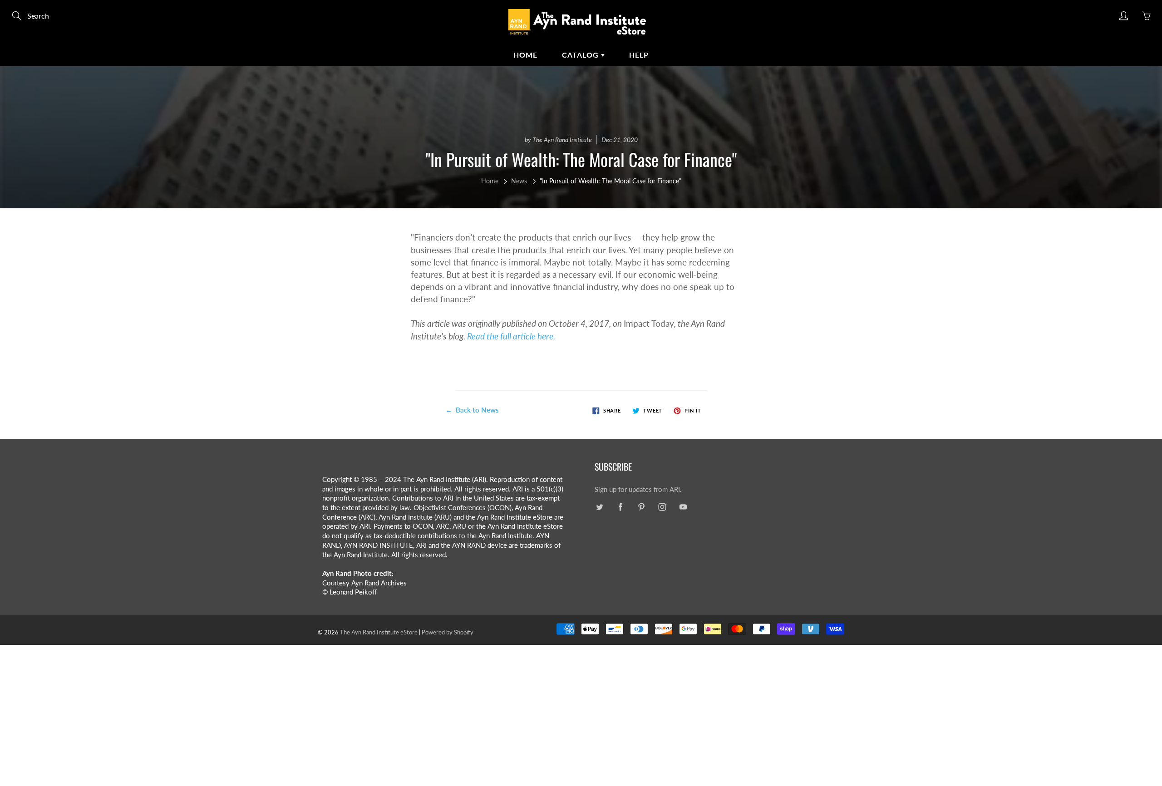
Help (639, 54)
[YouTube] (683, 507)
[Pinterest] (641, 507)
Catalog (581, 54)
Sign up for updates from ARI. (638, 489)
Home (525, 54)
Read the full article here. (511, 336)
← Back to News (472, 410)
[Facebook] (620, 507)
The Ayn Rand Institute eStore (379, 632)
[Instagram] (662, 507)
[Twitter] (599, 507)
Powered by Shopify (447, 632)
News (519, 181)
